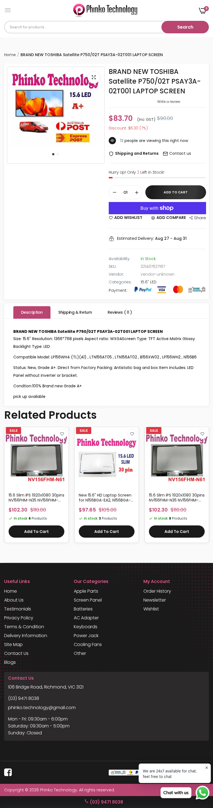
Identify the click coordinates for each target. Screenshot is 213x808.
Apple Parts (86, 591)
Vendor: (116, 274)
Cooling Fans (88, 644)
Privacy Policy (18, 618)
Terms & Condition (24, 627)
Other (80, 653)
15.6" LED (148, 282)
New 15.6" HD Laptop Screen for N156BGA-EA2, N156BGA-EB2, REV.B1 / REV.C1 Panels (105, 498)
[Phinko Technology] (105, 10)
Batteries (83, 609)
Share (200, 218)
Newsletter (154, 600)
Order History (157, 591)
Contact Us (16, 653)
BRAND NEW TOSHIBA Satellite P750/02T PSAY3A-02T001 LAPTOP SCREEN (155, 81)
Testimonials (17, 609)
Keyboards (85, 627)
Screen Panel (88, 600)
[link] (62, 434)
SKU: (112, 266)
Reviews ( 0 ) (120, 312)
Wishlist (151, 609)
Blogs (10, 662)
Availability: (119, 258)
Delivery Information (25, 635)
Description (32, 312)
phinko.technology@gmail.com (42, 707)
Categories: (120, 282)
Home (10, 55)
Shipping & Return (75, 312)
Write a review (168, 101)
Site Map (13, 644)
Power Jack (86, 635)
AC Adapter (86, 618)
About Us (14, 600)
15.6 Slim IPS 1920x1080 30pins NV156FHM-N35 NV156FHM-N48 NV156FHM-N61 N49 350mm (36, 498)
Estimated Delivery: (135, 238)
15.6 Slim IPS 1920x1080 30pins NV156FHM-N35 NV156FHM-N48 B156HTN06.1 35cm (177, 498)
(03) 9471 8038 (23, 698)
